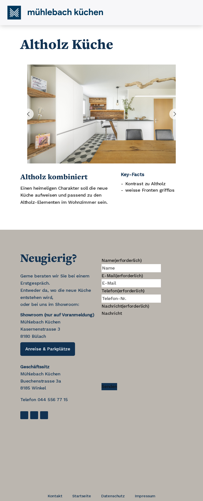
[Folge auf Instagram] (44, 415)
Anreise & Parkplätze (47, 348)
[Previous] (28, 114)
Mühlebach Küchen (40, 373)
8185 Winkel (33, 387)
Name (122, 260)
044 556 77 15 (53, 399)
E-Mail (122, 275)
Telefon (123, 290)
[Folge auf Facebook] (24, 415)
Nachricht (125, 306)
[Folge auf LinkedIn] (34, 415)
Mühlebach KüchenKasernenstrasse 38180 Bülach (40, 329)
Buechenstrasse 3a (40, 381)
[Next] (174, 114)
